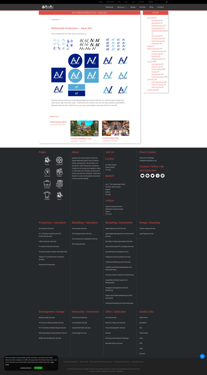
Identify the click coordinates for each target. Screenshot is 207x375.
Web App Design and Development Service (53, 333)
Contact (47, 199)
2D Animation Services (46, 228)
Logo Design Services (146, 234)
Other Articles (155, 36)
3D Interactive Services (79, 317)
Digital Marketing (157, 25)
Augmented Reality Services (81, 328)
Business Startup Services (114, 343)
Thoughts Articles (157, 38)
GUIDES (149, 46)
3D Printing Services (78, 244)
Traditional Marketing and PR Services (118, 262)
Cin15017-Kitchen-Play (110, 138)
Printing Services (110, 317)
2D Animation (156, 20)
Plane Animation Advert (58, 122)
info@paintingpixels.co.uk (148, 160)
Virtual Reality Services (79, 323)
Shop (141, 348)
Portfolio (47, 188)
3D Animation (156, 23)
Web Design (155, 43)
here (84, 34)
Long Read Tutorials (158, 82)
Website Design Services (47, 317)
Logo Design (82, 105)
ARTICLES (150, 18)
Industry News (156, 54)
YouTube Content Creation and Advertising (53, 252)
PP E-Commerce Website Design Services (52, 328)
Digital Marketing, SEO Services (115, 228)
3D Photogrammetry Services (82, 234)
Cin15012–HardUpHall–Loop (81, 138)
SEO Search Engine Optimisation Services (119, 241)
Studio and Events (157, 77)
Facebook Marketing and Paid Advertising (119, 303)
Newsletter (143, 323)
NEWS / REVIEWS (153, 48)
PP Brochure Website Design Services (51, 323)
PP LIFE (149, 61)
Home (47, 164)
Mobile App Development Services (50, 338)
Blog (59, 188)
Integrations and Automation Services (118, 257)
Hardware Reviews (157, 51)
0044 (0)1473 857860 (146, 158)
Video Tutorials (156, 87)
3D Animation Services (79, 228)
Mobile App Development (159, 30)
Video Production (157, 41)
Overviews (154, 56)
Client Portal (143, 317)
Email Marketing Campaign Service (116, 252)
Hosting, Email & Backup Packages (117, 338)
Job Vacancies (156, 64)
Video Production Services (47, 241)
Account (142, 353)
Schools (108, 333)
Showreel (59, 164)
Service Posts (155, 74)
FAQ (140, 328)
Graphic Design (156, 28)
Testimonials (143, 333)
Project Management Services (115, 328)
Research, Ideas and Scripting (115, 323)
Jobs (141, 338)
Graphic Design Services (147, 228)
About (59, 199)
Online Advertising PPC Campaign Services (119, 246)
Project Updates (156, 69)
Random (154, 72)
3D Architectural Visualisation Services (85, 239)
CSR (140, 343)
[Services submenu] (126, 7)
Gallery (59, 176)
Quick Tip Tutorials (157, 84)
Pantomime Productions (47, 264)
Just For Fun (155, 66)
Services (47, 176)
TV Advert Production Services (49, 246)
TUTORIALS (151, 79)
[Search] (166, 2)
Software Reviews (157, 59)
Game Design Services (79, 333)
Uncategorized (152, 90)
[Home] (47, 160)
